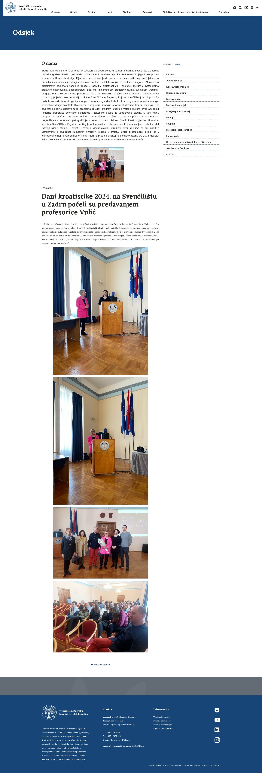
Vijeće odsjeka (174, 80)
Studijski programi (176, 93)
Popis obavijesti (101, 664)
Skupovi (170, 123)
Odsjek (177, 64)
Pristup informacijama (163, 724)
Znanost (147, 12)
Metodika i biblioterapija (179, 129)
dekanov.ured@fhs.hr (120, 740)
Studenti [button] (127, 12)
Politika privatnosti (162, 721)
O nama (55, 12)
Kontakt (170, 154)
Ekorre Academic (214, 765)
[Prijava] (252, 7)
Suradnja (224, 12)
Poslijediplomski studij (178, 111)
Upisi (109, 12)
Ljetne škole (172, 136)
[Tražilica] (240, 7)
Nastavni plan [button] (173, 99)
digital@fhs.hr (138, 746)
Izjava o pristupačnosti (163, 728)
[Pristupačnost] (234, 7)
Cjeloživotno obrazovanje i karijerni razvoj (185, 12)
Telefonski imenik (161, 717)
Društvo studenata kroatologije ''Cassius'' (189, 142)
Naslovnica (167, 64)
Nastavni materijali (176, 105)
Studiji (73, 12)
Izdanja (170, 117)
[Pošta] (246, 7)
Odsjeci (92, 12)
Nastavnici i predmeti (177, 86)
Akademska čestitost (177, 148)
